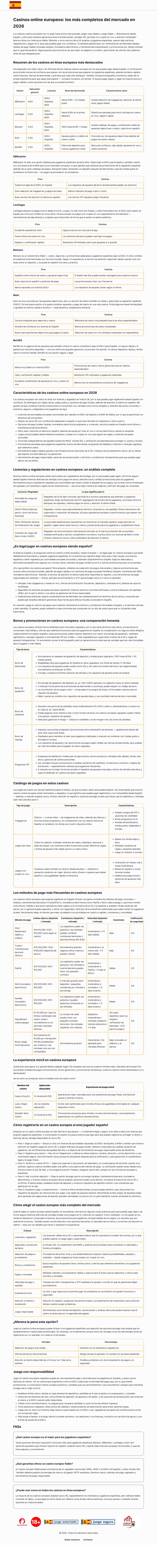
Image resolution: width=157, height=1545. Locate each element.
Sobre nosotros (72, 1539)
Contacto (88, 1539)
